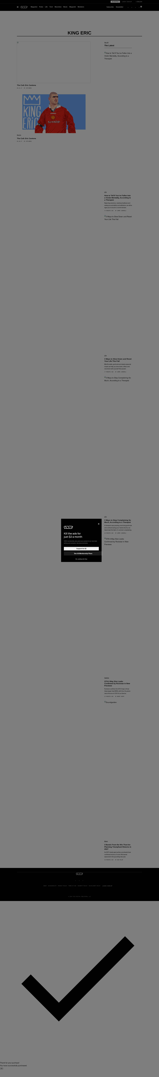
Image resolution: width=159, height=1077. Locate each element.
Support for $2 (81, 548)
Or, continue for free (81, 559)
